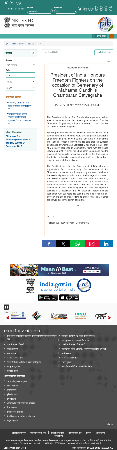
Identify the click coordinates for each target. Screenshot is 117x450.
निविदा (88, 432)
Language (58, 7)
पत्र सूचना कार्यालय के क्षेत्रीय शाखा (75, 340)
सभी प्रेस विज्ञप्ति (18, 43)
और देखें (110, 424)
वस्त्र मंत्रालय (12, 385)
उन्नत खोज (101, 35)
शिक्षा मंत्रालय (12, 407)
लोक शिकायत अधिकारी (15, 344)
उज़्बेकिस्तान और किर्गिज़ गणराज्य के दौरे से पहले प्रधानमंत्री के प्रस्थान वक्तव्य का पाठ (20, 118)
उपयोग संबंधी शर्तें (75, 432)
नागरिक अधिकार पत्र (15, 357)
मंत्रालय (9, 60)
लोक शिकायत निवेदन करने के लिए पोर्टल (77, 366)
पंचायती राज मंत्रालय (15, 411)
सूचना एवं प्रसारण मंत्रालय (17, 381)
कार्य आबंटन (66, 353)
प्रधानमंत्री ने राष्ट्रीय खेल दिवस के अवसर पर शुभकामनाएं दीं (19, 105)
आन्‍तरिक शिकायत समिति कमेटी (73, 344)
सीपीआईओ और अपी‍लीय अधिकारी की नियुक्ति (24, 362)
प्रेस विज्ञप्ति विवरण (34, 43)
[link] (59, 269)
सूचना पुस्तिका (67, 362)
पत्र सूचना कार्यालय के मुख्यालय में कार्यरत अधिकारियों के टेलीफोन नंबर (32, 337)
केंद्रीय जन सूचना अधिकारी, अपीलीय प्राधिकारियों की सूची (84, 348)
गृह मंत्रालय (11, 398)
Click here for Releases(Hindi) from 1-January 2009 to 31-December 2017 (18, 141)
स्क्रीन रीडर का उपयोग (16, 8)
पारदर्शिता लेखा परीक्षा (70, 357)
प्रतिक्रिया (59, 435)
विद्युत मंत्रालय (12, 420)
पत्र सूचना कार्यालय (23, 25)
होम (7, 43)
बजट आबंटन (11, 353)
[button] (95, 8)
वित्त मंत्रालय (11, 389)
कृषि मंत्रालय (12, 394)
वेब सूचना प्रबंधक (13, 366)
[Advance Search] (111, 8)
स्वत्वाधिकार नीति (57, 432)
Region (30, 7)
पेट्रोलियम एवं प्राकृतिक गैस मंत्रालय (21, 416)
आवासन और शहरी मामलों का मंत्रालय (21, 402)
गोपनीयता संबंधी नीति (38, 432)
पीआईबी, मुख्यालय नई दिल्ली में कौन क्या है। (78, 335)
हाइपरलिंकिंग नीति (19, 432)
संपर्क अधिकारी (12, 348)
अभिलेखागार (100, 432)
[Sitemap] (106, 8)
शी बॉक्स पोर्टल (12, 370)
